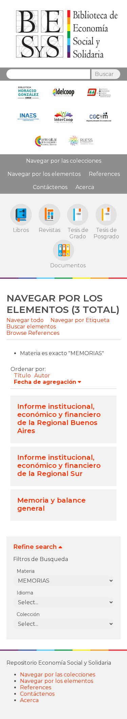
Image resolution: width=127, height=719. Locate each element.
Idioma (25, 593)
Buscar (104, 74)
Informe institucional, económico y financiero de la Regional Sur (59, 465)
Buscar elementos (31, 326)
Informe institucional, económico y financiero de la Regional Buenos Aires (59, 418)
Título (22, 375)
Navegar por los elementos (44, 174)
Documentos (63, 265)
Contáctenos (50, 187)
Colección (28, 614)
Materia (26, 571)
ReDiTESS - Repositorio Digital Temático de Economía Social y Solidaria (66, 34)
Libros (21, 230)
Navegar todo (25, 320)
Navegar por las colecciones (63, 161)
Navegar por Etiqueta (79, 320)
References (104, 174)
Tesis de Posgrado (106, 233)
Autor (42, 375)
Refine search (35, 547)
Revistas (49, 230)
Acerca (85, 187)
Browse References (32, 333)
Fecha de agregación (45, 382)
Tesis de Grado (77, 233)
